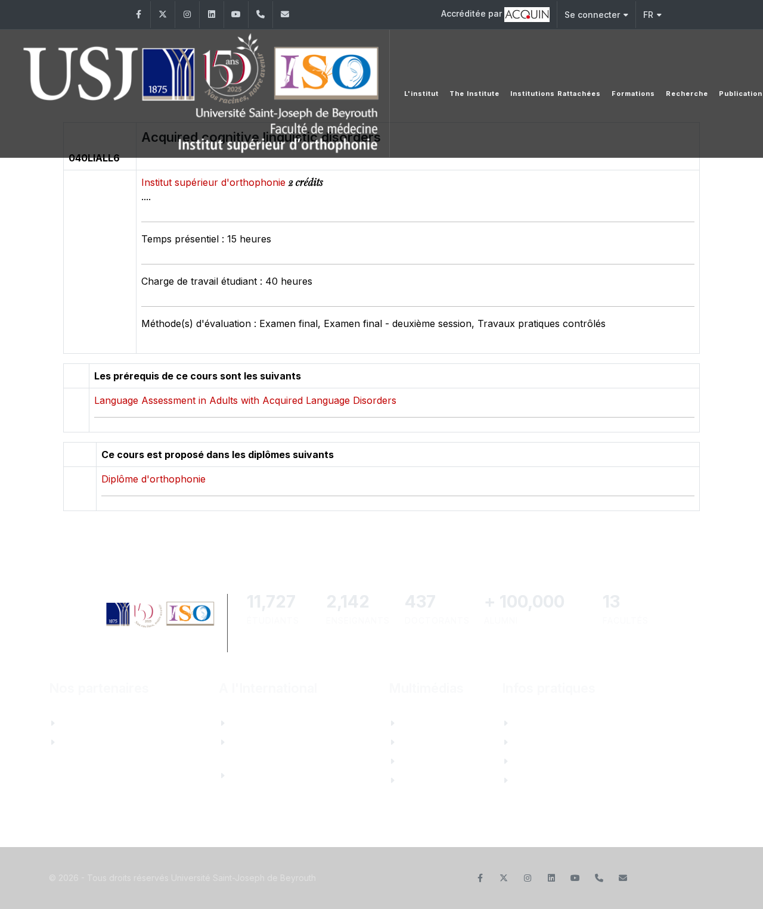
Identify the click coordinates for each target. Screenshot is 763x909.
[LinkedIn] (212, 14)
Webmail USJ (547, 761)
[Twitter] (163, 14)
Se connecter (592, 15)
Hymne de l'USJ (440, 780)
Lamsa (77, 742)
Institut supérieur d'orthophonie (215, 182)
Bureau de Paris (269, 723)
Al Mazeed (87, 723)
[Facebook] (138, 14)
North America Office (281, 742)
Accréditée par (472, 13)
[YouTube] (236, 14)
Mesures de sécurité (562, 780)
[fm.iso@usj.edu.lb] (285, 14)
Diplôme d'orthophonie (153, 479)
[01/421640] (260, 14)
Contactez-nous (552, 723)
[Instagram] (187, 14)
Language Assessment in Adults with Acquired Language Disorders (245, 400)
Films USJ (426, 742)
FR (648, 15)
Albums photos (437, 723)
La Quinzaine (432, 761)
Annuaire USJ (548, 742)
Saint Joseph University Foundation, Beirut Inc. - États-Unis (288, 775)
